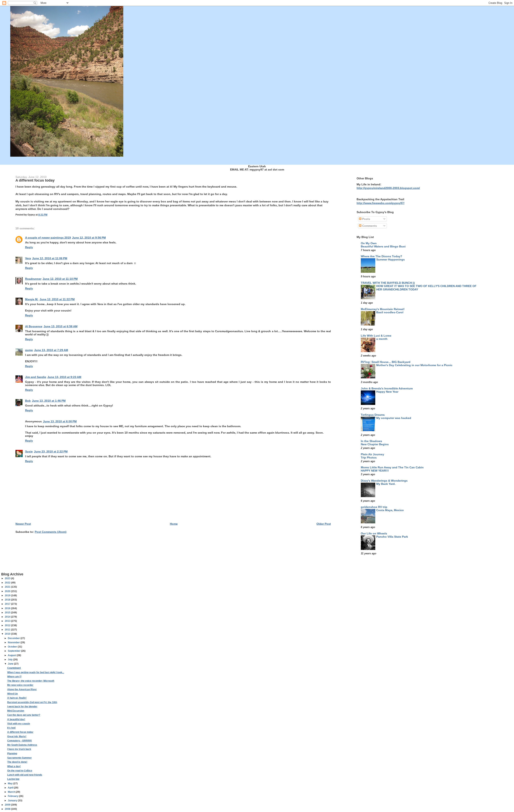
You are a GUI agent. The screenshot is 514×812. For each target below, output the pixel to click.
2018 (8, 599)
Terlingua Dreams (373, 414)
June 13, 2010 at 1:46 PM (49, 400)
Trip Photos (369, 457)
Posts (365, 219)
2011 (8, 629)
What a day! (14, 766)
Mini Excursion (15, 710)
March (12, 792)
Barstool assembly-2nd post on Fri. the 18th (32, 702)
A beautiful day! (16, 719)
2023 (8, 578)
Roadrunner (33, 278)
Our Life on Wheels (374, 533)
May (10, 783)
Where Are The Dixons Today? (381, 256)
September (14, 651)
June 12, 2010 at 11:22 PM (57, 299)
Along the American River (22, 689)
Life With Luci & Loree (376, 335)
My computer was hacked (393, 418)
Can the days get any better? (23, 715)
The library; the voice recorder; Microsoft (30, 680)
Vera (28, 258)
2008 (8, 809)
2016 (8, 608)
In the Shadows (371, 441)
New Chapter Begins (375, 444)
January (13, 800)
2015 (8, 612)
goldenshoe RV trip (374, 507)
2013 (8, 621)
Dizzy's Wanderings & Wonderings (384, 480)
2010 (8, 633)
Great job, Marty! (16, 736)
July (10, 659)
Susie (29, 451)
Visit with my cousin (18, 723)
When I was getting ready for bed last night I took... (35, 672)
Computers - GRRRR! (19, 740)
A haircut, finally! (17, 698)
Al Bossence (33, 326)
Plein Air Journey (372, 454)
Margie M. (31, 299)
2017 (8, 604)
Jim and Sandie (35, 377)
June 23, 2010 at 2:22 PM (51, 451)
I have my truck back (19, 749)
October (13, 646)
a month (382, 338)
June (11, 663)
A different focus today (20, 732)
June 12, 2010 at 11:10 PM (60, 278)
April (11, 787)
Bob (28, 400)
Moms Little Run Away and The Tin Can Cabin (392, 467)
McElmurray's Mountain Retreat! (383, 309)
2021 (8, 586)
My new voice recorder (20, 685)
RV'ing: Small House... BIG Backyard (385, 362)
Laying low (13, 779)
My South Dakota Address (22, 745)
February (13, 796)
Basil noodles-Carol (389, 312)
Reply (29, 247)
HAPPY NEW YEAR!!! (375, 470)
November (14, 642)
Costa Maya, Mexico (390, 510)
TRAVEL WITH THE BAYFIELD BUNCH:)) (388, 282)
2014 (8, 616)
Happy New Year (387, 391)
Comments (369, 225)
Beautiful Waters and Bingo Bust (383, 246)
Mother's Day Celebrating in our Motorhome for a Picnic (414, 365)
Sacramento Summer (19, 757)
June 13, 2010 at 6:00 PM (60, 421)
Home (174, 523)
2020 (8, 591)
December (14, 638)
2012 (8, 625)
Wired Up (12, 693)
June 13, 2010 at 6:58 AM (61, 326)
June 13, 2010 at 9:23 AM (64, 377)
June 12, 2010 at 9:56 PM (89, 237)
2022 (8, 582)
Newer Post (23, 523)
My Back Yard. (386, 483)
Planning (12, 753)
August (12, 655)
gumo (29, 350)
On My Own (369, 243)
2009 (8, 804)
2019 (8, 595)
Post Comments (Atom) (50, 531)
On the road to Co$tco (19, 770)
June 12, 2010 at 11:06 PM (49, 258)
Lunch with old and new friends (24, 774)
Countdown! (14, 668)
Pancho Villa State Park (392, 536)
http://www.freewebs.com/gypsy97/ (380, 203)
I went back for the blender (22, 706)
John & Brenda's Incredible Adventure (387, 388)
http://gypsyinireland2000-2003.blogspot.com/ (388, 188)
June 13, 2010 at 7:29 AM (51, 350)
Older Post (323, 523)
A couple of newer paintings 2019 (48, 237)
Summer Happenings (390, 259)
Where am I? (14, 676)
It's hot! (11, 727)
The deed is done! (17, 762)
